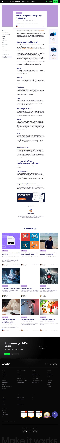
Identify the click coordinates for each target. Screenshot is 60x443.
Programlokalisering (20, 397)
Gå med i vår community (53, 58)
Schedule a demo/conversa (19, 354)
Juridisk (48, 376)
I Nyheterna (4, 378)
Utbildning (49, 382)
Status (33, 401)
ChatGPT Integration (20, 382)
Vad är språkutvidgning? (6, 34)
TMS (2, 416)
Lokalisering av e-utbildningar (37, 380)
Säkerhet (3, 406)
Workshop (3, 399)
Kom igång (55, 1)
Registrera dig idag (22, 199)
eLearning (49, 386)
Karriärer (3, 376)
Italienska (3, 38)
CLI (32, 399)
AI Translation (4, 410)
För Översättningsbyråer (21, 378)
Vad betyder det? (5, 44)
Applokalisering (34, 376)
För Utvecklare (19, 376)
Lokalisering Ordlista (35, 378)
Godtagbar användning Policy (7, 386)
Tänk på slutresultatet (5, 54)
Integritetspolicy (4, 380)
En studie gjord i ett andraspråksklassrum (24, 149)
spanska (19, 91)
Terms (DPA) (4, 384)
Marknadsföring (50, 374)
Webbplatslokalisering (36, 374)
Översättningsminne (5, 408)
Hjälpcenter (4, 401)
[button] (11, 1)
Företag (48, 384)
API (32, 397)
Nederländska (4, 40)
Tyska (3, 42)
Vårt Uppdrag (4, 374)
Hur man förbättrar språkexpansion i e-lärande (6, 52)
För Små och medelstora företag (22, 380)
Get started (7, 354)
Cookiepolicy (4, 388)
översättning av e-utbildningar (27, 48)
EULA (3, 390)
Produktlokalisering (35, 382)
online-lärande (23, 137)
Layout (3, 48)
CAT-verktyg (4, 412)
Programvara (49, 380)
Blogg (3, 397)
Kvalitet (3, 46)
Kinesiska (3, 36)
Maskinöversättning (5, 414)
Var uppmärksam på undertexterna (5, 57)
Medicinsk (49, 378)
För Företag (19, 374)
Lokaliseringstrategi (20, 399)
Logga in (50, 1)
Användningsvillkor (5, 382)
